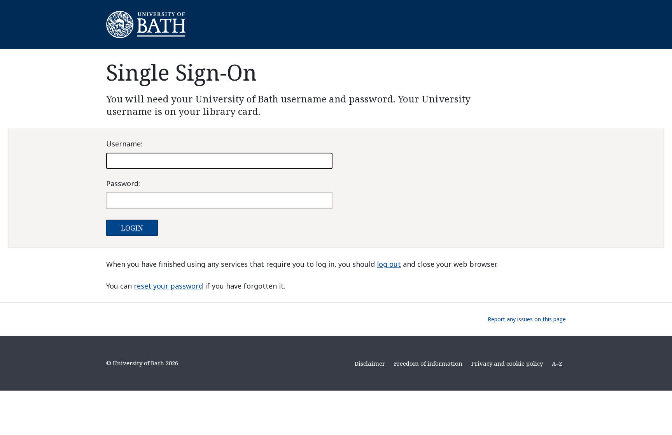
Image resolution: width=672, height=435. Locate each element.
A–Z (557, 363)
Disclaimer (370, 363)
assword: (123, 183)
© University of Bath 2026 (142, 363)
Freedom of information (428, 363)
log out (389, 264)
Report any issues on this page (527, 319)
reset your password (168, 286)
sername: (124, 143)
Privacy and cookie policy (507, 363)
